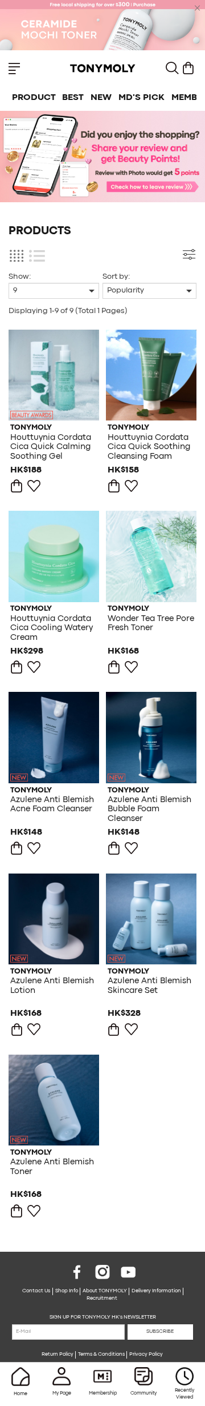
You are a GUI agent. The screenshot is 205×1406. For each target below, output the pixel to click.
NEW (101, 98)
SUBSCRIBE (160, 1331)
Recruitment (102, 1298)
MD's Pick (141, 98)
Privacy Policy (146, 1354)
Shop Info (66, 1291)
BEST (73, 98)
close (197, 8)
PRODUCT (34, 98)
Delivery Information (156, 1291)
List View (36, 256)
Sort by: (116, 277)
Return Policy (57, 1354)
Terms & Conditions (101, 1354)
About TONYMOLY (105, 1291)
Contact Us (36, 1291)
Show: (20, 277)
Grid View (16, 256)
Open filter (188, 255)
